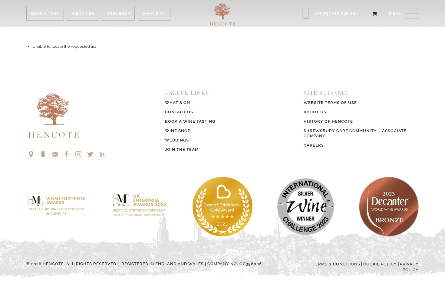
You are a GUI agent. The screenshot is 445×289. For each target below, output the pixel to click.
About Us (315, 112)
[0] (374, 13)
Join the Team (182, 149)
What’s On (177, 102)
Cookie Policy (380, 264)
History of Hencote (328, 121)
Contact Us (179, 112)
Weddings (177, 140)
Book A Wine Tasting (190, 121)
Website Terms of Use (330, 102)
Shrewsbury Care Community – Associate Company (355, 133)
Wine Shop (177, 130)
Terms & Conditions (336, 264)
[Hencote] (222, 13)
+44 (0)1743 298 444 (335, 13)
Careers (314, 145)
